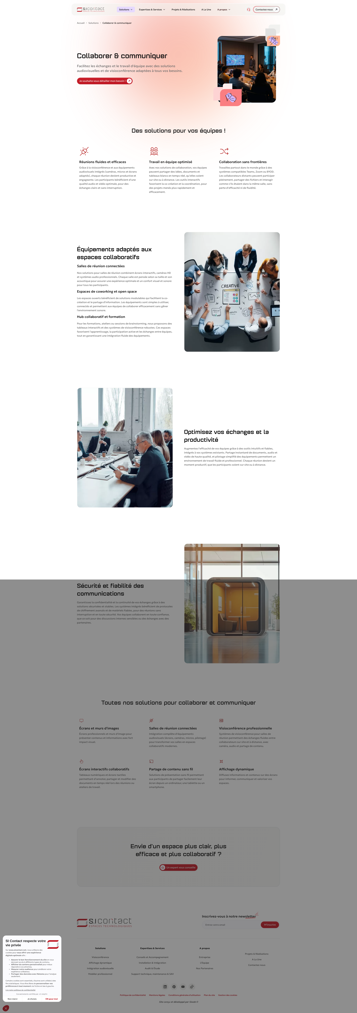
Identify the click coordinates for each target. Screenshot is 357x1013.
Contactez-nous (264, 9)
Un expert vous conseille (180, 867)
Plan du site (209, 995)
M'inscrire (270, 924)
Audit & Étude (152, 968)
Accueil (81, 22)
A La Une (206, 9)
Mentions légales (157, 995)
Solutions (124, 9)
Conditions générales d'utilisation (184, 995)
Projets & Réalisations (183, 9)
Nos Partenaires (204, 968)
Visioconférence (100, 957)
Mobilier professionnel (100, 974)
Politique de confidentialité (133, 995)
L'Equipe (204, 962)
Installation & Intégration (152, 962)
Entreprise (204, 957)
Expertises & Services (150, 9)
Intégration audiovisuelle (100, 968)
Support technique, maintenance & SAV (152, 974)
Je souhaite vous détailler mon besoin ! (102, 81)
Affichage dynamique (100, 962)
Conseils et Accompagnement (152, 957)
